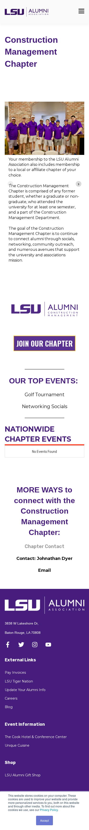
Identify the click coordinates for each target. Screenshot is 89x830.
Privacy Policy (49, 810)
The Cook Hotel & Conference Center (36, 737)
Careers (11, 698)
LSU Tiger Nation (19, 681)
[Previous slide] (10, 184)
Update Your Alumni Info (25, 690)
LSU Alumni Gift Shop (23, 775)
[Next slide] (78, 184)
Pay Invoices (15, 673)
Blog (9, 707)
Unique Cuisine (17, 746)
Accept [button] (44, 820)
